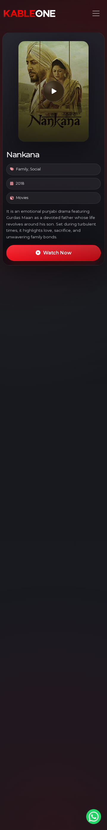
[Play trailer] (53, 91)
